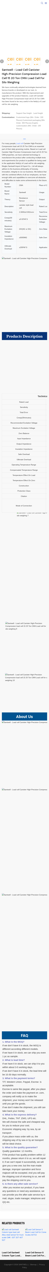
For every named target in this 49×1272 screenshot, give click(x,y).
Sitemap (33, 1265)
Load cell (19, 143)
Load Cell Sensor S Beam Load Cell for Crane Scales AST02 (35, 1254)
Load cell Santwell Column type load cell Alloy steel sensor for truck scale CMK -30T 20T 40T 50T (12, 1254)
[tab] (24, 136)
